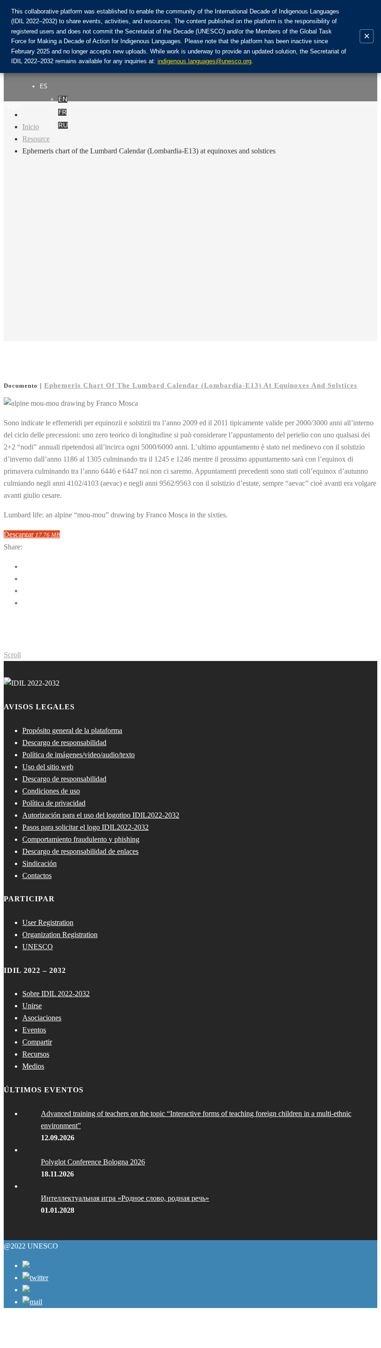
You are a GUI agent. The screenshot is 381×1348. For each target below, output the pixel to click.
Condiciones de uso (51, 791)
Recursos (35, 1054)
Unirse (32, 1006)
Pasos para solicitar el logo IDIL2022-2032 (85, 827)
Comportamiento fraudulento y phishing (80, 839)
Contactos (37, 875)
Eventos (34, 1030)
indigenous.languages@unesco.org (204, 61)
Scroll (12, 655)
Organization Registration (60, 934)
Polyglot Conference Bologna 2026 (93, 1162)
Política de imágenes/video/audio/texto (78, 755)
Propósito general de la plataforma (72, 730)
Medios (33, 1066)
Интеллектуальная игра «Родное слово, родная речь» (125, 1198)
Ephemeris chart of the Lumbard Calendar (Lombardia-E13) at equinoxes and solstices (200, 385)
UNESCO (37, 947)
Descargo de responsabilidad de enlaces (80, 851)
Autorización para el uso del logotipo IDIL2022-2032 (100, 815)
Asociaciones (41, 1018)
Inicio (30, 127)
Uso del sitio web (47, 767)
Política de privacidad (53, 803)
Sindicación (39, 863)
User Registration (47, 922)
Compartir (37, 1042)
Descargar (32, 534)
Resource (36, 139)
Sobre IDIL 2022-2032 (56, 994)
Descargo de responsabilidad (64, 743)
